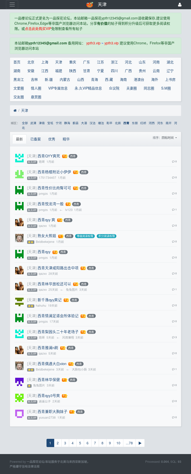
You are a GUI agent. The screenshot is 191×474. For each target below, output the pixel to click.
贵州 (142, 70)
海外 (154, 79)
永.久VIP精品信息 (88, 88)
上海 (44, 61)
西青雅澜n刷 (48, 347)
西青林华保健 (49, 379)
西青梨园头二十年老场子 (58, 331)
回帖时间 (168, 137)
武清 (33, 123)
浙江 (114, 61)
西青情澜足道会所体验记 (58, 315)
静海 (67, 123)
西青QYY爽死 (49, 155)
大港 (84, 123)
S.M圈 (166, 88)
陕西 (72, 70)
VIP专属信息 (58, 88)
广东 (86, 61)
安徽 (30, 70)
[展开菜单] (12, 4)
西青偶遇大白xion (52, 363)
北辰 (118, 123)
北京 (30, 61)
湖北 (170, 61)
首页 (16, 61)
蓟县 (76, 123)
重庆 (72, 61)
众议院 (114, 88)
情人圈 (36, 88)
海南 (123, 79)
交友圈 (18, 96)
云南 (156, 70)
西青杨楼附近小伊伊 (54, 171)
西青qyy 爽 (46, 219)
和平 (109, 123)
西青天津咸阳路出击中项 (58, 267)
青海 (94, 79)
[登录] (180, 4)
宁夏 (100, 70)
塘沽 (101, 123)
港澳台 (139, 79)
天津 (58, 61)
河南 (156, 61)
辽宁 (170, 70)
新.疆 (49, 79)
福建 (58, 70)
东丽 (135, 123)
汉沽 (93, 123)
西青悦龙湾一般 (51, 203)
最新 (19, 138)
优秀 (51, 138)
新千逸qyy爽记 (50, 299)
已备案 (35, 138)
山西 (80, 79)
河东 (160, 123)
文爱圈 (18, 88)
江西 (44, 70)
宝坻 (50, 123)
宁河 (59, 123)
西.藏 (109, 79)
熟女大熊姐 (47, 235)
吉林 (34, 79)
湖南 (16, 70)
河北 (128, 61)
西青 (126, 123)
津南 (42, 123)
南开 (169, 123)
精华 (66, 138)
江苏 (100, 61)
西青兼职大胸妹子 (52, 411)
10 (118, 442)
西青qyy (44, 251)
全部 (25, 123)
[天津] (32, 155)
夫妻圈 (131, 88)
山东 (142, 61)
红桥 (143, 123)
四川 (114, 70)
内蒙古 (65, 79)
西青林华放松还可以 (54, 283)
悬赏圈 (36, 96)
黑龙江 (18, 79)
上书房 (170, 79)
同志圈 (149, 88)
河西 (152, 123)
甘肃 (86, 70)
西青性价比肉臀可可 (54, 187)
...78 (129, 442)
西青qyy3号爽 (49, 395)
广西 (128, 70)
